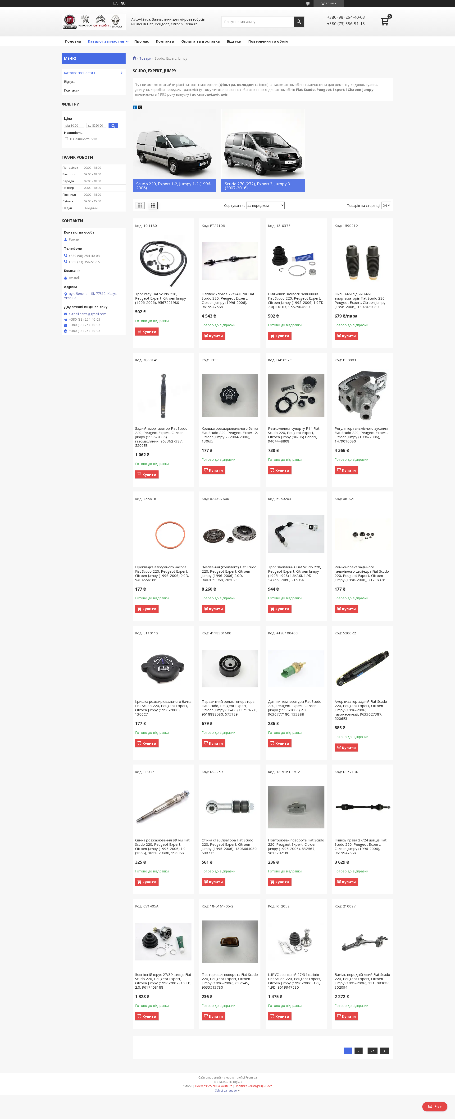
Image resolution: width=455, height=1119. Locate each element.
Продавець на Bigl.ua (227, 1082)
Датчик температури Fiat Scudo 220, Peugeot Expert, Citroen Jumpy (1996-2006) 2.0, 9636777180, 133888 (294, 707)
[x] (140, 108)
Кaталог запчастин (79, 73)
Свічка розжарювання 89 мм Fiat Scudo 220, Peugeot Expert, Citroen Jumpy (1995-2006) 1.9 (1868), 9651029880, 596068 (162, 846)
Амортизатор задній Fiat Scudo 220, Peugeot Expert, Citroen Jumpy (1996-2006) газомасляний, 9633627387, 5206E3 (361, 710)
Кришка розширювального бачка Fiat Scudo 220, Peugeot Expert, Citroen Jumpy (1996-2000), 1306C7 (163, 707)
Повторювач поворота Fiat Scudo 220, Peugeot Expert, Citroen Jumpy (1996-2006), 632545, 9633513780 (230, 980)
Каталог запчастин (106, 41)
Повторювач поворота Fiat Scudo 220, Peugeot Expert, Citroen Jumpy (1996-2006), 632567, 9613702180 (296, 846)
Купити (149, 331)
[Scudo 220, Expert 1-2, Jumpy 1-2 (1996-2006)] (174, 150)
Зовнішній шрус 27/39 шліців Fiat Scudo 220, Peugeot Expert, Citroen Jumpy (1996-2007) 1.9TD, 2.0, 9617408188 (163, 980)
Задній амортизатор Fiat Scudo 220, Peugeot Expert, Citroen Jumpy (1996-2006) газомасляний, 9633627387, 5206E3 (161, 436)
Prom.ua (251, 1077)
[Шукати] (299, 22)
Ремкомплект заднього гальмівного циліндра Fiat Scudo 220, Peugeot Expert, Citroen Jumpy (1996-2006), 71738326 (362, 573)
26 (372, 1050)
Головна (73, 41)
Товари (145, 58)
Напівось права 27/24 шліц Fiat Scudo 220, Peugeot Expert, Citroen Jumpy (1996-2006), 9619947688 (228, 300)
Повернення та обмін (268, 41)
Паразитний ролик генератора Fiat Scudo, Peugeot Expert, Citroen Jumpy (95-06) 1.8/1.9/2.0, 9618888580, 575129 (229, 707)
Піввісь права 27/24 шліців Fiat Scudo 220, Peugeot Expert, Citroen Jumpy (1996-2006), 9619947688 (361, 846)
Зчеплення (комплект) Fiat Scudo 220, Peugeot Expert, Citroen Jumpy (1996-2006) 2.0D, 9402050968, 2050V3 (229, 573)
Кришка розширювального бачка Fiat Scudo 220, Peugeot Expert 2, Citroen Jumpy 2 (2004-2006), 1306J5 (230, 434)
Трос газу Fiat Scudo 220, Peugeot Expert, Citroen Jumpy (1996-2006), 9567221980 (160, 298)
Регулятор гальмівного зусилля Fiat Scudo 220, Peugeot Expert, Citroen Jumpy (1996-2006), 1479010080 (361, 434)
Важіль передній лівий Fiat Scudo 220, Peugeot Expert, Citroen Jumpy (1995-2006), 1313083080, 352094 (363, 980)
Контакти (165, 41)
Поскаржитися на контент (213, 1086)
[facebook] (135, 108)
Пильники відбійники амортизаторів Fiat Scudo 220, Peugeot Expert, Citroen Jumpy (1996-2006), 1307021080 (360, 300)
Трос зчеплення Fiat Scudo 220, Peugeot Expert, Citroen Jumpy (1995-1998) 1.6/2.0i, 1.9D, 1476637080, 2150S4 (294, 573)
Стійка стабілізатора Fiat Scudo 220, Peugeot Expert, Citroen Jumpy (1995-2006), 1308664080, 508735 (230, 846)
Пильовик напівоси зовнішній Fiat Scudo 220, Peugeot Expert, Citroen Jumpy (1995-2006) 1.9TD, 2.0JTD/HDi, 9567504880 (296, 300)
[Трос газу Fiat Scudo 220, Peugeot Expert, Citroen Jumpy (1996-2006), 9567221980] (163, 261)
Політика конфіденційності (254, 1086)
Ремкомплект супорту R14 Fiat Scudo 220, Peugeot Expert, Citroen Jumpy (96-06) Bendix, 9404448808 (293, 434)
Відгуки (234, 41)
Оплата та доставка (200, 41)
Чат (438, 1106)
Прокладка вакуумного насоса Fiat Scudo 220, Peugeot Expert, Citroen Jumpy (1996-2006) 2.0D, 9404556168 (162, 573)
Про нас (141, 41)
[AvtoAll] (94, 21)
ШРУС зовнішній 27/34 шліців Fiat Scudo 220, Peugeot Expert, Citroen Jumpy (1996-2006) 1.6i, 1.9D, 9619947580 (294, 980)
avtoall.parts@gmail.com (87, 314)
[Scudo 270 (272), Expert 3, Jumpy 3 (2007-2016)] (263, 150)
